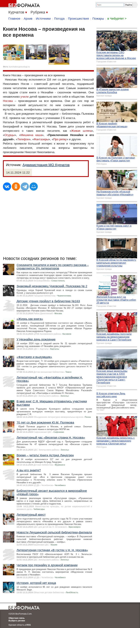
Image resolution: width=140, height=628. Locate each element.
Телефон (23, 139)
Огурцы (9, 135)
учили (24, 96)
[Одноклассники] (16, 186)
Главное (14, 18)
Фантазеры (41, 139)
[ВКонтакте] (7, 186)
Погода (59, 18)
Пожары (98, 18)
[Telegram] (25, 186)
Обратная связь (17, 618)
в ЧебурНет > (117, 18)
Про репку (60, 139)
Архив (28, 18)
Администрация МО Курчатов (46, 165)
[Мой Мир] (34, 186)
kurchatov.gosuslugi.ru (19, 67)
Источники (43, 18)
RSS (28, 625)
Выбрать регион (17, 620)
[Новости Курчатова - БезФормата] (20, 4)
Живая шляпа (81, 130)
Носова (8, 101)
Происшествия (78, 18)
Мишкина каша (31, 135)
